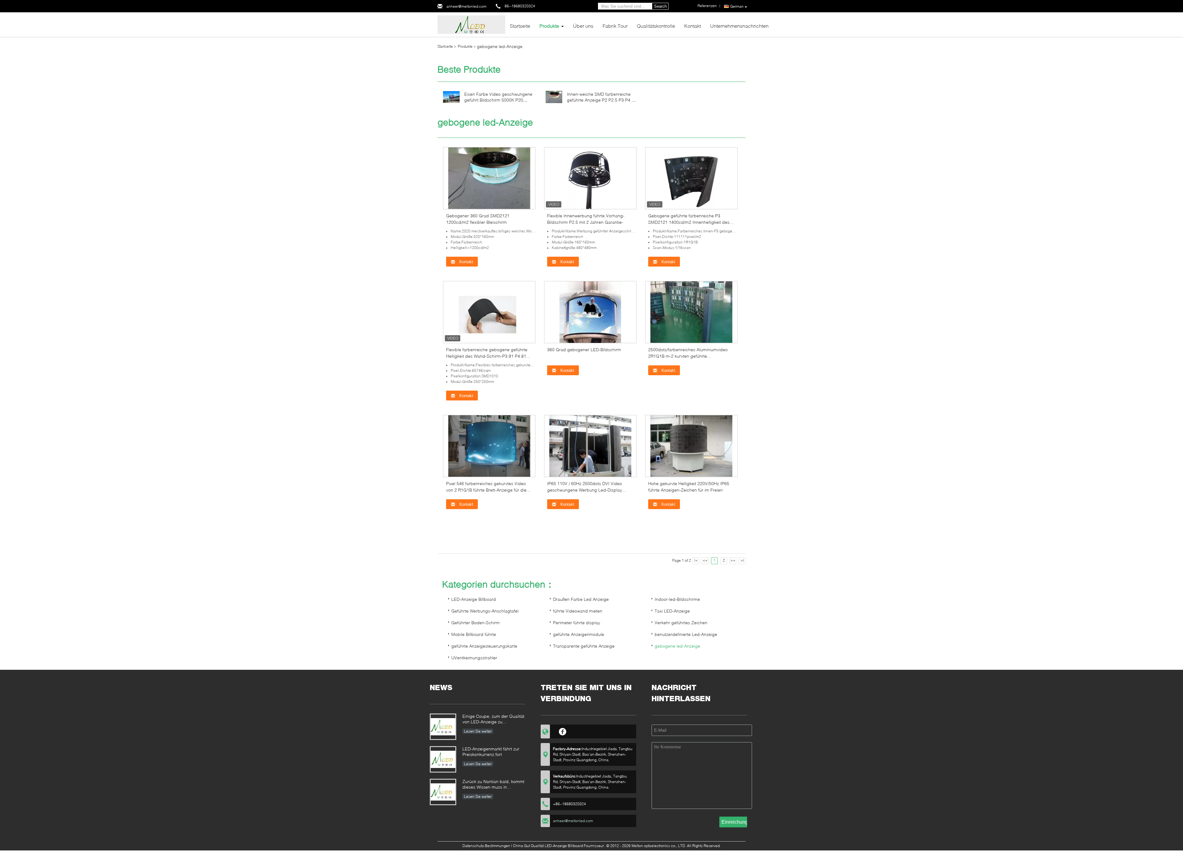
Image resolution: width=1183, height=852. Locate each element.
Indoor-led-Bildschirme (677, 599)
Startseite (520, 26)
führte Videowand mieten (577, 610)
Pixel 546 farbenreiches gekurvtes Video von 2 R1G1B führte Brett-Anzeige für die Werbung (486, 490)
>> (732, 560)
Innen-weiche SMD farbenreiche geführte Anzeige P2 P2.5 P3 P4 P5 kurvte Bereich (602, 99)
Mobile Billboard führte (473, 634)
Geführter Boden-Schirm (475, 622)
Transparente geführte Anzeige (584, 646)
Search (660, 6)
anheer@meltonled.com (466, 6)
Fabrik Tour (615, 26)
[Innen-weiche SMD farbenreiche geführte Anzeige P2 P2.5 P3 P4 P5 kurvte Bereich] (554, 96)
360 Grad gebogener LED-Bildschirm (584, 349)
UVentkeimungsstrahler (474, 657)
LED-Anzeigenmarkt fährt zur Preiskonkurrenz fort (490, 751)
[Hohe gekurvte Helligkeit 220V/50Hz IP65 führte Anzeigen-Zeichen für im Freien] (691, 445)
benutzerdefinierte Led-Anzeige (686, 634)
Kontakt (692, 26)
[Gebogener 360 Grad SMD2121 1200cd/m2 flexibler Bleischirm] (489, 177)
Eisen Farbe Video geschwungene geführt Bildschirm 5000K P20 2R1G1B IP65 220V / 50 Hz (498, 99)
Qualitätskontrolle (656, 26)
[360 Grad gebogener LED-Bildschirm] (590, 311)
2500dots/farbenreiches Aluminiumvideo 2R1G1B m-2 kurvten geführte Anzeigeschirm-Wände (688, 356)
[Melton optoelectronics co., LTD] (471, 24)
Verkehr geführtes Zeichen (681, 622)
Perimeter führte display (576, 622)
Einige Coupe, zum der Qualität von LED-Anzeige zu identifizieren (493, 719)
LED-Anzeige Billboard (473, 599)
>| (742, 560)
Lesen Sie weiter (478, 731)
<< (705, 560)
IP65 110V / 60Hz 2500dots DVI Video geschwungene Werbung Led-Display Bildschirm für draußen (584, 490)
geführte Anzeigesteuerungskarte (484, 646)
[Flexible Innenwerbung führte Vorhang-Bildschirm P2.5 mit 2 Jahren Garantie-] (590, 177)
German (737, 6)
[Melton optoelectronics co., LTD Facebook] (563, 730)
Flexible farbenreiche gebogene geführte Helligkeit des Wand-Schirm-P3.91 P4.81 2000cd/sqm (486, 356)
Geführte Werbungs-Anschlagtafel (484, 610)
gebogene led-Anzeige (677, 646)
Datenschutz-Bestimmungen (486, 845)
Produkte (549, 26)
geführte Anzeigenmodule (578, 634)
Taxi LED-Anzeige (672, 610)
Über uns (583, 26)
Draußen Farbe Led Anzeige (581, 599)
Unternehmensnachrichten (739, 26)
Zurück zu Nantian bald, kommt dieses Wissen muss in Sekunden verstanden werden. (493, 785)
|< (696, 560)
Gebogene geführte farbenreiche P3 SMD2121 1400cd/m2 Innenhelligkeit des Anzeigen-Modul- (689, 222)
